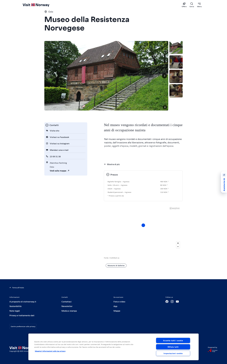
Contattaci (66, 301)
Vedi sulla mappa (58, 170)
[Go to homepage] (40, 5)
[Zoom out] (178, 246)
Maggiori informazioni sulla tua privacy (50, 351)
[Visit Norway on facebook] (167, 301)
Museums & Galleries (116, 265)
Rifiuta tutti (173, 347)
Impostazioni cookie (173, 353)
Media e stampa (69, 310)
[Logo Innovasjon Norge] (213, 350)
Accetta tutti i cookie (173, 340)
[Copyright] (165, 107)
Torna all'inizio (18, 287)
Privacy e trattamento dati (21, 315)
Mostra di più (113, 164)
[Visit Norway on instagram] (172, 301)
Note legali (14, 310)
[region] (113, 347)
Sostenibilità (15, 306)
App (115, 306)
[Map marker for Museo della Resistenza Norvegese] (143, 225)
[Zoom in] (178, 243)
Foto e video (119, 301)
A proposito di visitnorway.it (22, 301)
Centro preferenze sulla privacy (23, 326)
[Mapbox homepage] (174, 208)
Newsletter (66, 306)
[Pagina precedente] (48, 75)
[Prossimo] (164, 75)
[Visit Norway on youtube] (177, 301)
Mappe (117, 310)
